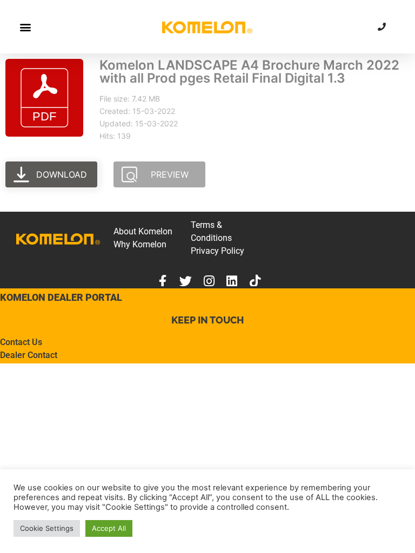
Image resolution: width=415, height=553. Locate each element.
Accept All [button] (109, 528)
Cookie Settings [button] (46, 528)
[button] (25, 27)
